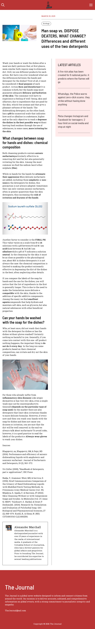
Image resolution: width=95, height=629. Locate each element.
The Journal (56, 624)
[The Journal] (48, 5)
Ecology (46, 23)
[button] (3, 5)
